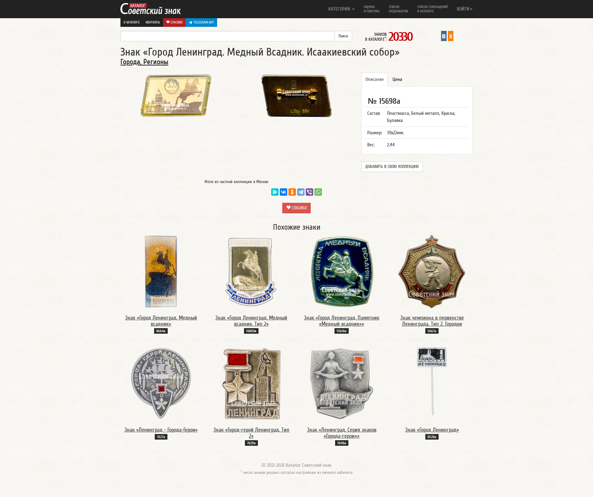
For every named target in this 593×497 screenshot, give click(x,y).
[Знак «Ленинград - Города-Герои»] (161, 383)
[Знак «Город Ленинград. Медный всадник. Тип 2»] (251, 271)
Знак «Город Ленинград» (432, 430)
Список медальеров (398, 9)
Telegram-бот (204, 22)
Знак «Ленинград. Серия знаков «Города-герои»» (341, 433)
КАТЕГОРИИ (339, 9)
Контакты (153, 22)
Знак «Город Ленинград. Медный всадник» (161, 321)
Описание (374, 79)
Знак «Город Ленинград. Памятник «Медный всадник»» (341, 321)
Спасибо (176, 22)
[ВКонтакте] (283, 192)
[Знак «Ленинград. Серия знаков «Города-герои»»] (342, 383)
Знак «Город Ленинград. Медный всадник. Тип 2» (251, 321)
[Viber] (309, 192)
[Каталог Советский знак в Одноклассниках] (450, 36)
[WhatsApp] (318, 192)
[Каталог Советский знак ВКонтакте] (444, 36)
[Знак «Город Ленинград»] (432, 383)
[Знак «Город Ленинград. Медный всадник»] (161, 271)
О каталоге (132, 22)
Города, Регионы (144, 62)
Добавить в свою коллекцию (392, 166)
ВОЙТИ (463, 9)
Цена (397, 79)
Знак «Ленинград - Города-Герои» (161, 430)
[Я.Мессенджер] (275, 192)
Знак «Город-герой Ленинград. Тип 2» (251, 433)
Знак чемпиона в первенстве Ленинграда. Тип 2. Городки (432, 321)
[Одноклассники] (292, 192)
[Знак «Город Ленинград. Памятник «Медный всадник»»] (342, 271)
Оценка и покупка (372, 9)
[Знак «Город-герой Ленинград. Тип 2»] (251, 383)
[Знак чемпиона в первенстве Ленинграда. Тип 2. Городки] (432, 271)
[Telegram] (301, 192)
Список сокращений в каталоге (432, 9)
